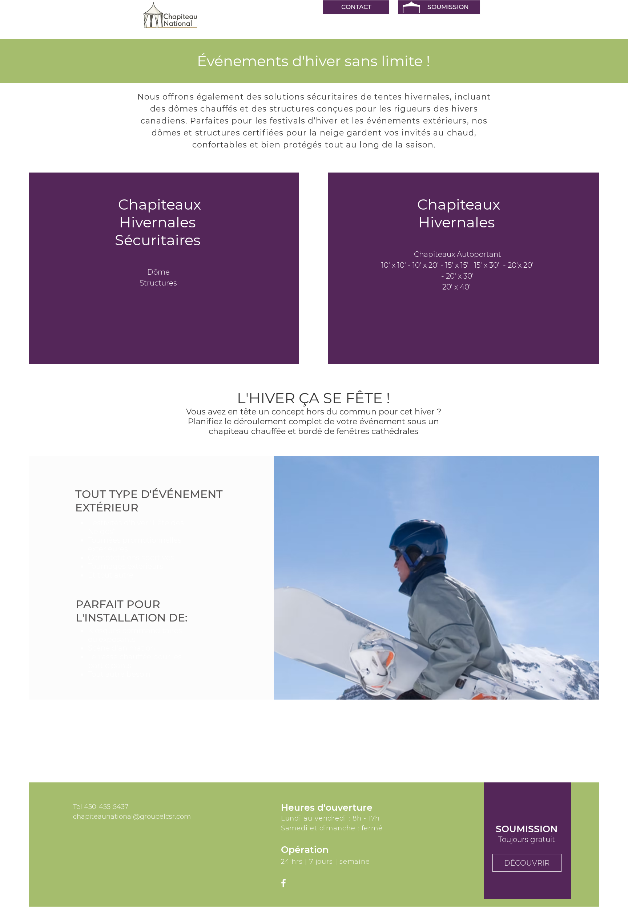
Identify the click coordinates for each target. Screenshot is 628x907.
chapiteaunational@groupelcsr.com (132, 817)
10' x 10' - (396, 265)
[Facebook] (283, 883)
